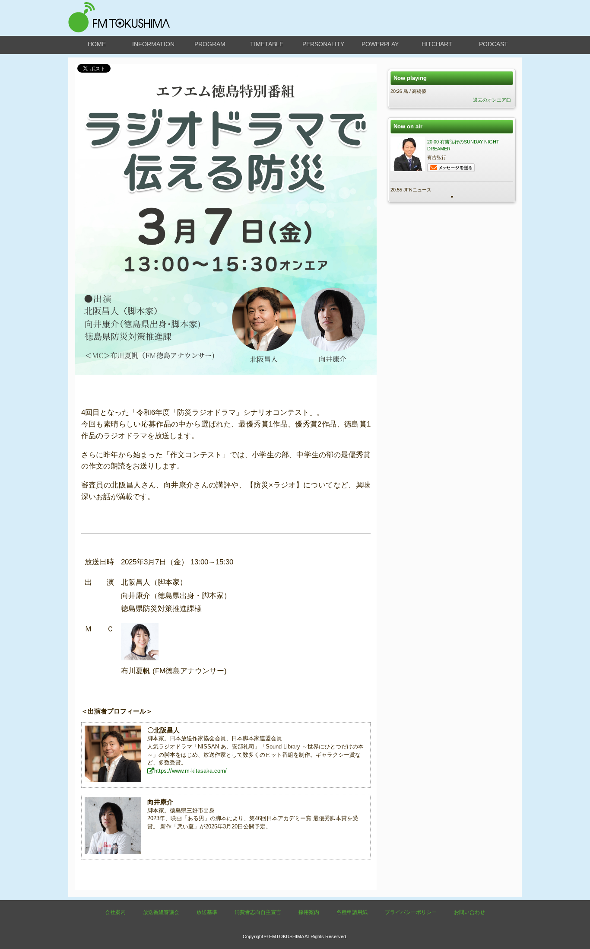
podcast (493, 44)
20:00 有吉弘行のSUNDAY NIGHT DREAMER (463, 145)
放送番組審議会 (161, 912)
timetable (266, 44)
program (209, 44)
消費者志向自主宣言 (258, 912)
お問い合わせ (469, 912)
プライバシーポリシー (411, 912)
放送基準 (207, 912)
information (153, 44)
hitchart (437, 44)
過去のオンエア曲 (492, 99)
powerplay (380, 44)
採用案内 (308, 912)
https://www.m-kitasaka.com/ (190, 770)
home (97, 44)
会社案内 (115, 912)
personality (323, 44)
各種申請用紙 (352, 912)
